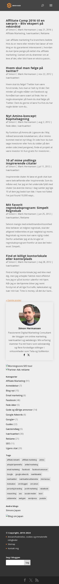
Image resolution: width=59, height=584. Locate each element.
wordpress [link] (32, 498)
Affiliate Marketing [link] (15, 33)
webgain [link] (22, 498)
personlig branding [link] (14, 489)
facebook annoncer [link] (40, 469)
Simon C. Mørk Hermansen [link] (22, 29)
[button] (51, 7)
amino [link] (41, 460)
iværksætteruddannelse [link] (28, 479)
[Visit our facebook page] (24, 580)
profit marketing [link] (31, 489)
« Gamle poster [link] (13, 300)
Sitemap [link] (11, 544)
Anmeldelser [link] (12, 385)
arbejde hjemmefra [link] (14, 464)
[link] (13, 5)
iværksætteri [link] (12, 479)
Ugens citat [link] (12, 448)
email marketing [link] (13, 469)
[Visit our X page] (31, 580)
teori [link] (41, 493)
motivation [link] (11, 484)
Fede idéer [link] (11, 125)
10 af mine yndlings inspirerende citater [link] (21, 161)
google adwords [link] (22, 474)
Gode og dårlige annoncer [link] (19, 409)
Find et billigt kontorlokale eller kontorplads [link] (26, 257)
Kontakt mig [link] (13, 548)
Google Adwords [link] (14, 414)
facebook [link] (26, 469)
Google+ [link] (10, 419)
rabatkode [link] (44, 489)
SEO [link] (8, 443)
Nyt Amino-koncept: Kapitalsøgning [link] (21, 117)
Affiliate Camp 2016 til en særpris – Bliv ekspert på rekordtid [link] (25, 23)
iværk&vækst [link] (36, 474)
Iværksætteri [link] (33, 33)
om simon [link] (34, 484)
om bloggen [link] (23, 484)
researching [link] (11, 493)
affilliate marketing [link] (29, 460)
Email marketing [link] (14, 395)
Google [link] (10, 474)
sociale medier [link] (30, 493)
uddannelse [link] (11, 498)
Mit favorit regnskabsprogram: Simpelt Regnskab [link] (27, 208)
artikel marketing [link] (31, 464)
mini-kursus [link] (45, 479)
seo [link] (20, 493)
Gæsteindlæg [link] (12, 429)
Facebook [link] (11, 400)
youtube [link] (43, 498)
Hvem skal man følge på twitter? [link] (24, 69)
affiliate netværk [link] (13, 460)
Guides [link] (9, 424)
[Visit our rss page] (37, 580)
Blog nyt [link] (10, 390)
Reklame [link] (45, 33)
